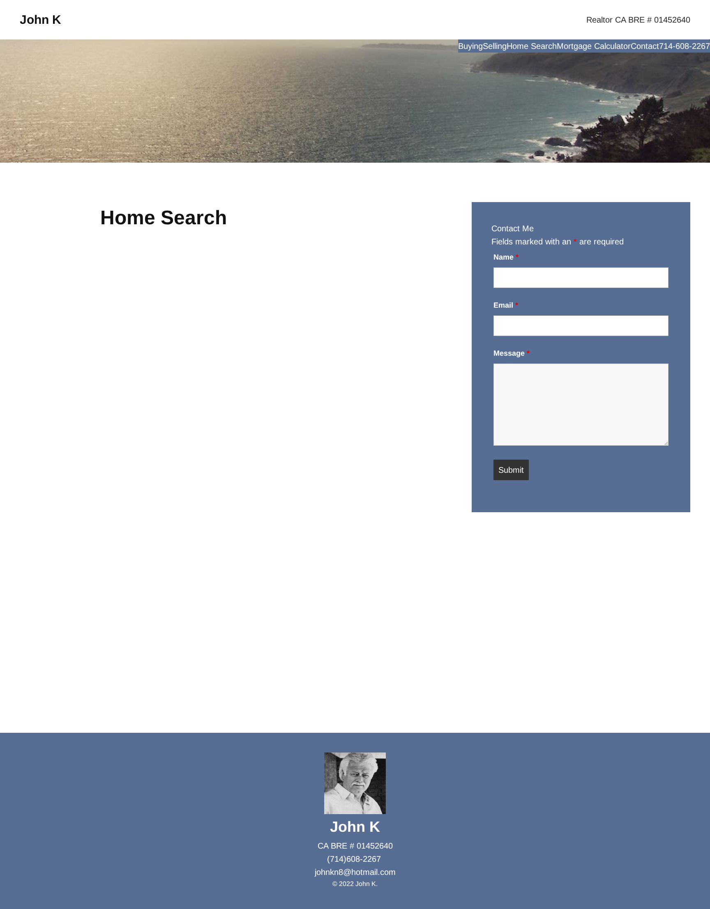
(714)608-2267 (354, 858)
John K (40, 19)
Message (511, 353)
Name (506, 257)
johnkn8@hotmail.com (355, 872)
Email (505, 305)
